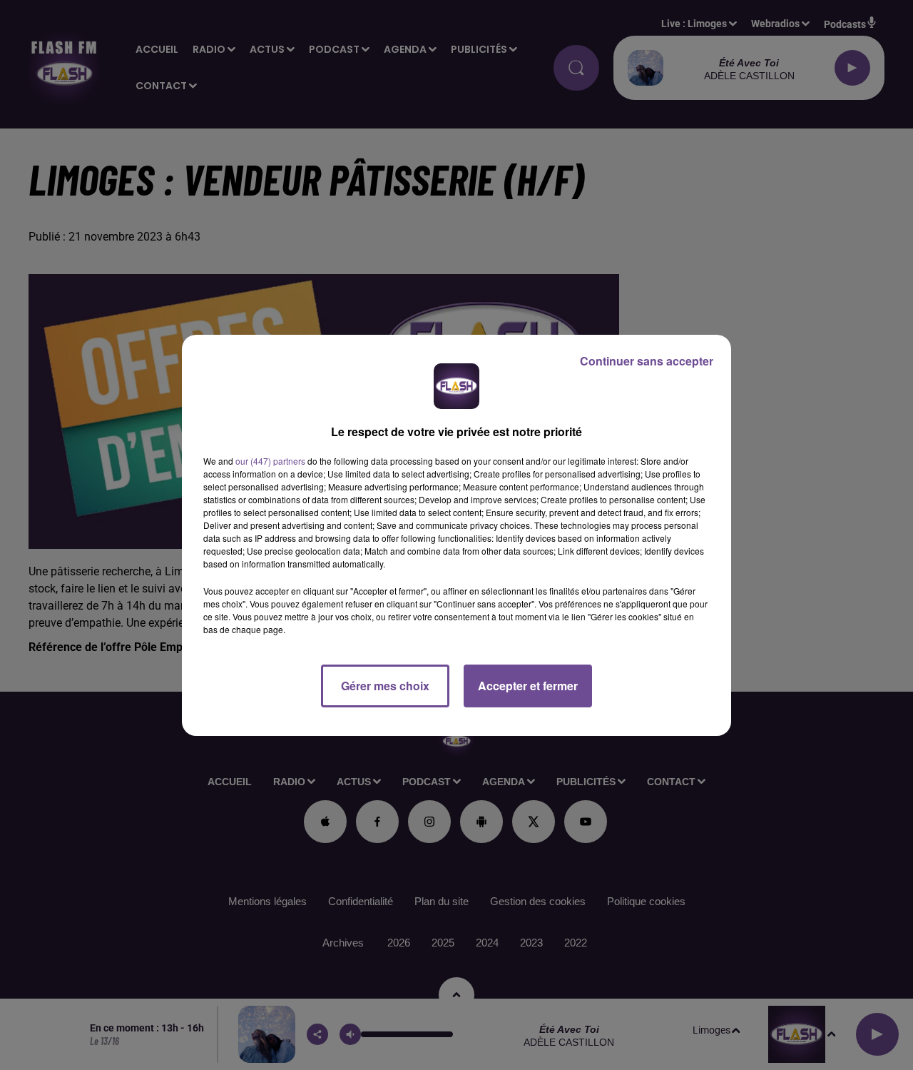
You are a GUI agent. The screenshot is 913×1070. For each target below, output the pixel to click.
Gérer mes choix (385, 685)
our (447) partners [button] (270, 461)
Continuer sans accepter (646, 361)
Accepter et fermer (528, 685)
